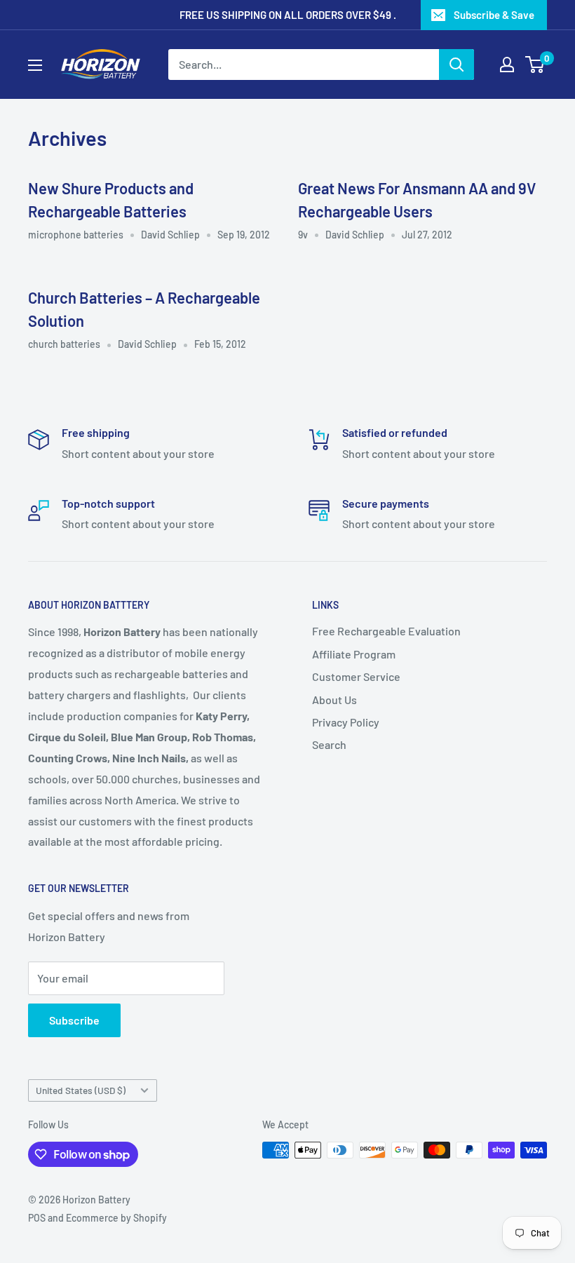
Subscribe (74, 1020)
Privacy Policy (345, 722)
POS (37, 1218)
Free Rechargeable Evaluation (386, 630)
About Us (334, 699)
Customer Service (356, 676)
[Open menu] (35, 65)
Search (329, 744)
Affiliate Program (353, 654)
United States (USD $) (81, 1090)
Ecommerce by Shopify (116, 1218)
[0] (535, 64)
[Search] (456, 64)
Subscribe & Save (494, 14)
